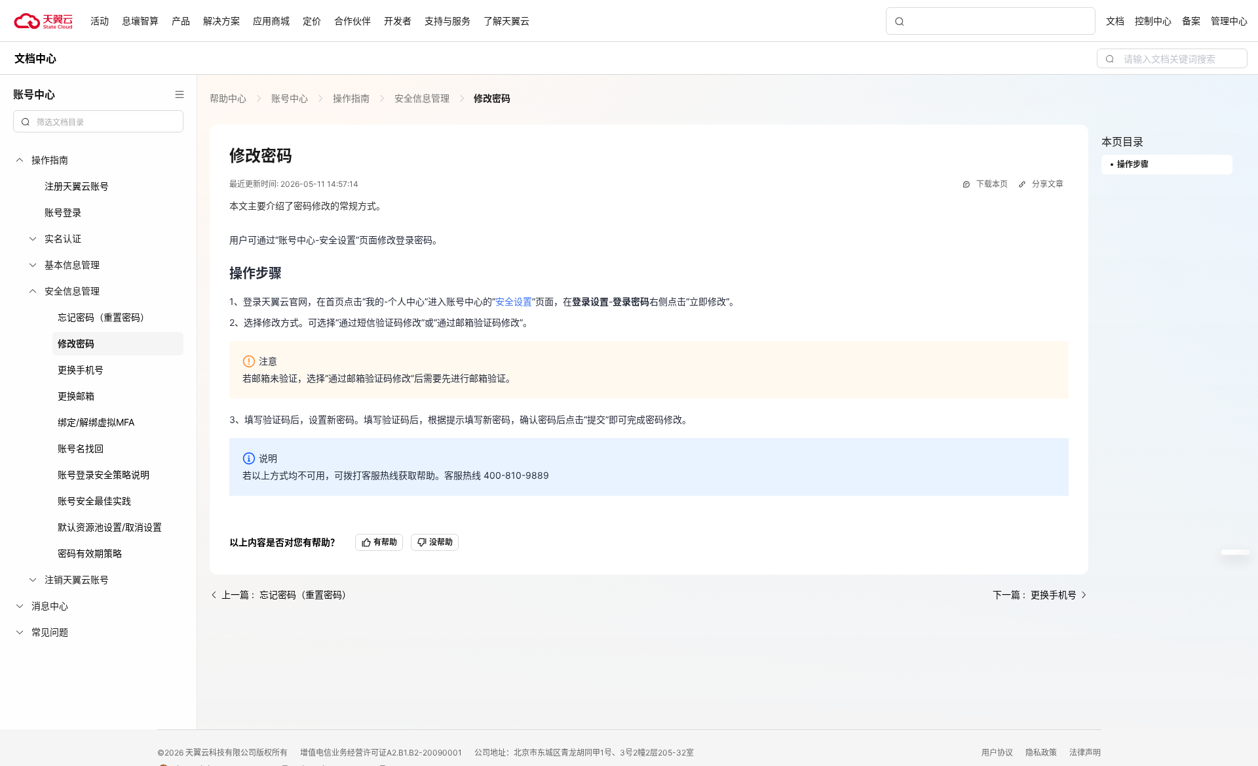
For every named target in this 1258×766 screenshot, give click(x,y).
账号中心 (290, 98)
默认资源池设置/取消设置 (110, 527)
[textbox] (106, 123)
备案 (1191, 20)
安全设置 (513, 301)
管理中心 (1229, 20)
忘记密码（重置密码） (103, 317)
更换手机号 (81, 369)
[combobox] (98, 121)
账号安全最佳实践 (94, 500)
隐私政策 (1042, 752)
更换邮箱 (76, 395)
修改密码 (76, 343)
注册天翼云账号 (77, 186)
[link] (229, 98)
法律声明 (1085, 752)
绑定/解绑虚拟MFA (96, 422)
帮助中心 (229, 98)
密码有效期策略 (90, 553)
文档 (1115, 20)
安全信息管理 (422, 98)
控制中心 (1153, 20)
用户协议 (998, 752)
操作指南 (351, 98)
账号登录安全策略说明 (103, 474)
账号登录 (63, 212)
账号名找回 (81, 448)
